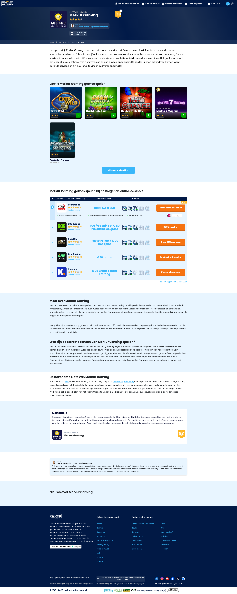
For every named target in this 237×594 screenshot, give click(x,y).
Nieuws (100, 528)
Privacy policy (103, 544)
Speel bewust (103, 549)
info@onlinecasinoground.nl (170, 583)
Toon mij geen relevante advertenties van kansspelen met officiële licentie (122, 578)
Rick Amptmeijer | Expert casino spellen (74, 463)
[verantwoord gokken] (232, 3)
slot (67, 381)
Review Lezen (74, 210)
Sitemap (100, 561)
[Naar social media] (156, 578)
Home (52, 42)
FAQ (98, 553)
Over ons (101, 532)
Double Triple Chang (123, 381)
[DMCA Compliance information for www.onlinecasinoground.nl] (173, 590)
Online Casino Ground (75, 590)
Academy (101, 536)
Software (63, 42)
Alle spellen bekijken (118, 170)
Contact (100, 557)
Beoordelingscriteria (106, 540)
